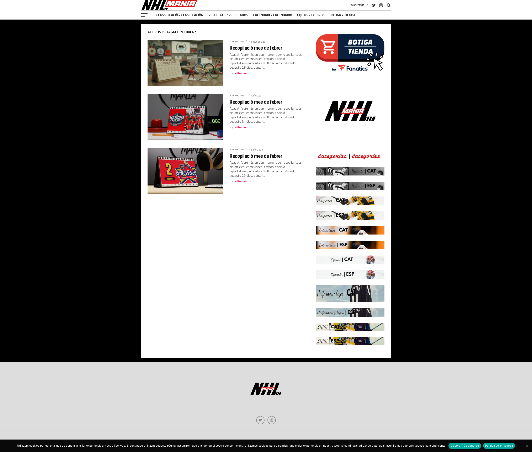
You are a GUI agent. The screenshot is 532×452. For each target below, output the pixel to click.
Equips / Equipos (311, 14)
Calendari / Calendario (272, 14)
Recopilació (239, 41)
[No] (527, 446)
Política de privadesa (499, 445)
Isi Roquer (240, 73)
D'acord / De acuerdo (465, 445)
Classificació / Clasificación (179, 14)
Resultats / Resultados (228, 14)
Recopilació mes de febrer (256, 48)
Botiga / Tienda (342, 14)
